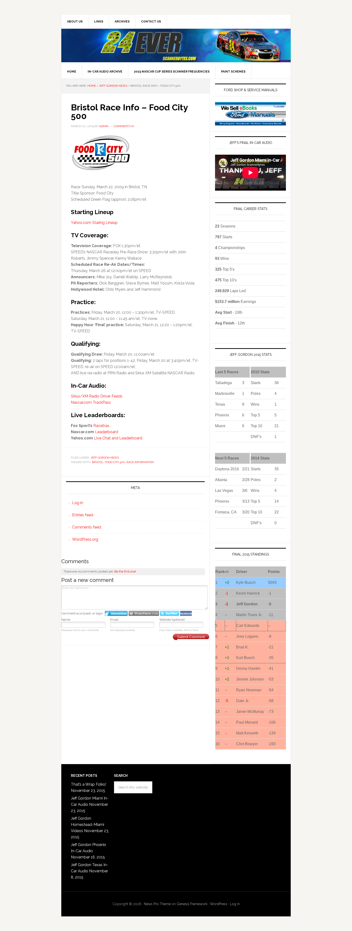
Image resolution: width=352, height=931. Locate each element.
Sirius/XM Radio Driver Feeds (96, 396)
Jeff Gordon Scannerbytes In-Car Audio (176, 45)
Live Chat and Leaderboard (118, 438)
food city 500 (115, 462)
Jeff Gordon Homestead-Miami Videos (87, 824)
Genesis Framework (192, 904)
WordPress (218, 904)
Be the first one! (125, 571)
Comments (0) (124, 126)
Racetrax (101, 425)
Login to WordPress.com (144, 613)
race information (140, 462)
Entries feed (82, 515)
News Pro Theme (157, 904)
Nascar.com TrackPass (91, 402)
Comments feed (86, 527)
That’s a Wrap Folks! (88, 784)
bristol (97, 462)
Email (114, 619)
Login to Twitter (169, 613)
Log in (77, 502)
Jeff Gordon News (105, 457)
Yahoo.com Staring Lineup (94, 222)
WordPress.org (85, 539)
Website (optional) (172, 619)
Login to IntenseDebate (116, 613)
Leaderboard (106, 432)
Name (65, 619)
